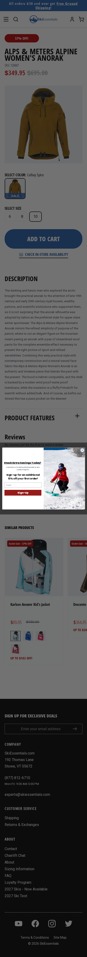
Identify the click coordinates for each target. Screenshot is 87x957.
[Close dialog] (82, 450)
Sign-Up (22, 493)
